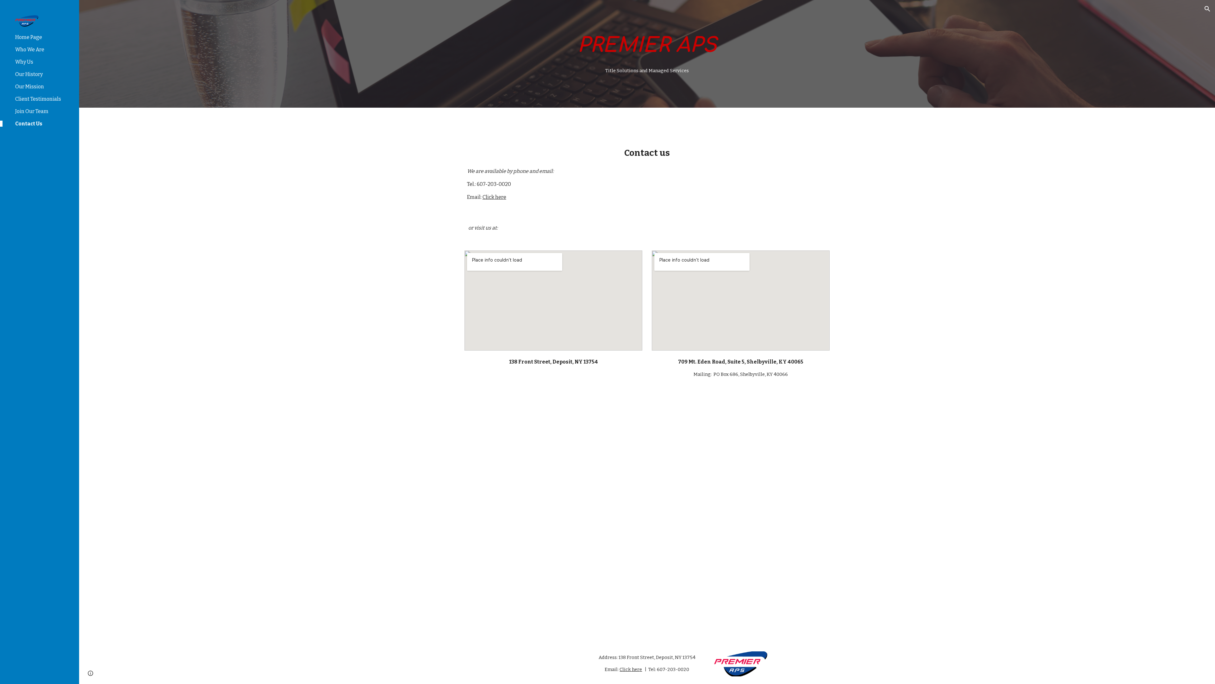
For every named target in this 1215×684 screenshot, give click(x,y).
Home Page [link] (28, 37)
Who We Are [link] (29, 50)
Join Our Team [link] (31, 111)
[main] (647, 45)
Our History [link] (29, 74)
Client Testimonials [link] (38, 99)
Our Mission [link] (29, 87)
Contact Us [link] (28, 124)
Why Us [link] (24, 62)
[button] (1207, 8)
